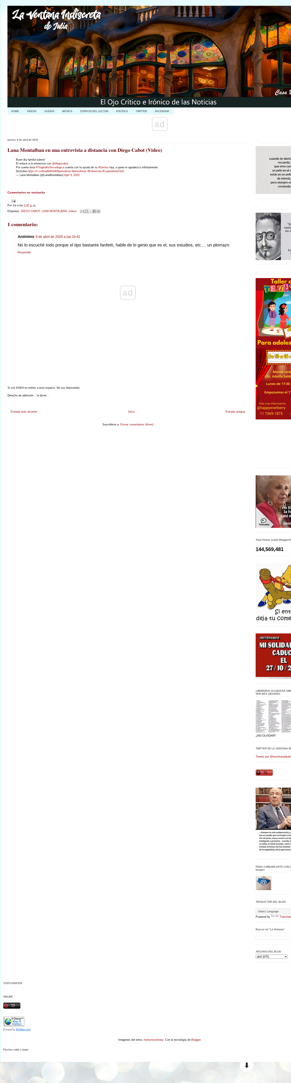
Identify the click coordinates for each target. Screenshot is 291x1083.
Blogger (195, 1039)
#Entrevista (94, 171)
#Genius (103, 167)
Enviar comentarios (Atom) (136, 424)
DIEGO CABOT (30, 211)
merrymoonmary (153, 1039)
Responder (24, 252)
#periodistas (79, 171)
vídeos (72, 211)
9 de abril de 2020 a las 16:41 (58, 237)
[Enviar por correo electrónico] (82, 211)
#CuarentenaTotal (113, 171)
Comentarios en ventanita (26, 192)
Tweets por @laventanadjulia (273, 756)
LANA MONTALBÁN (54, 211)
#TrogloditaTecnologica (50, 167)
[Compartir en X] (90, 211)
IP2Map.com (23, 1029)
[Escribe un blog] (86, 211)
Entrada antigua (235, 411)
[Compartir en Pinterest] (98, 211)
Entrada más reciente (24, 411)
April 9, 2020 (71, 175)
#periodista (64, 171)
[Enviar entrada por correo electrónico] (13, 200)
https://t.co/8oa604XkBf (42, 171)
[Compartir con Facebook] (94, 211)
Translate (285, 916)
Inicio (131, 411)
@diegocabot (60, 163)
